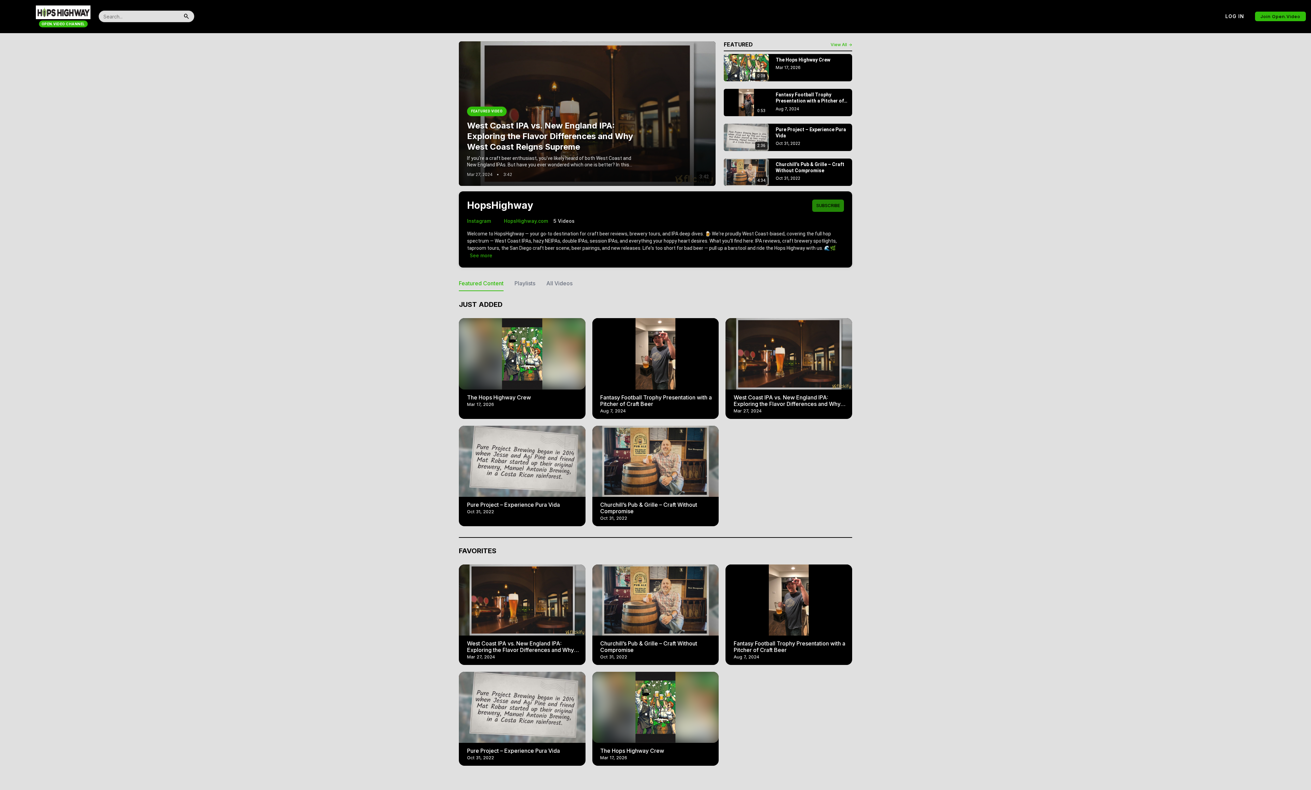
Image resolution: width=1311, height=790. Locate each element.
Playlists (524, 283)
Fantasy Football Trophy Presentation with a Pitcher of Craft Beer (656, 400)
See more (481, 255)
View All (841, 44)
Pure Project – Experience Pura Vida (513, 504)
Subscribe (828, 205)
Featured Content (481, 283)
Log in (1234, 16)
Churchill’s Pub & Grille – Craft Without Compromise (648, 508)
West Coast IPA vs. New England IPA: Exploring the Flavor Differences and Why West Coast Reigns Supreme (787, 404)
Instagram (479, 221)
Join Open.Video (1280, 16)
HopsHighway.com (522, 221)
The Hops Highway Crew (499, 397)
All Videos (559, 283)
